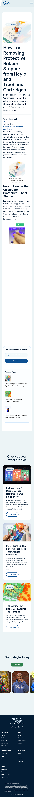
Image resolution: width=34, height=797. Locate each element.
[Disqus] (17, 272)
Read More (12, 514)
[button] (31, 3)
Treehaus (7, 121)
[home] (5, 3)
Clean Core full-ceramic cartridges (13, 127)
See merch (17, 664)
